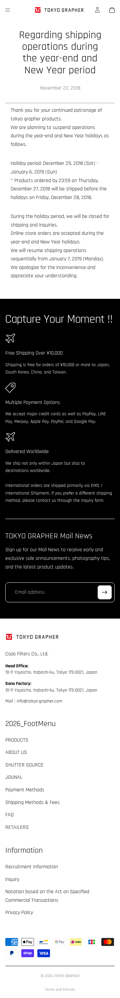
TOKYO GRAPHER (66, 975)
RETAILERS (17, 827)
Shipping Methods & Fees (32, 802)
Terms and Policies (60, 989)
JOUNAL (13, 777)
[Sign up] (105, 592)
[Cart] (112, 10)
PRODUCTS (16, 740)
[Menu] (7, 10)
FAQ (9, 815)
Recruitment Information (31, 867)
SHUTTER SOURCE (24, 765)
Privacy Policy (19, 912)
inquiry (12, 879)
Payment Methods (24, 789)
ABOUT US (16, 752)
